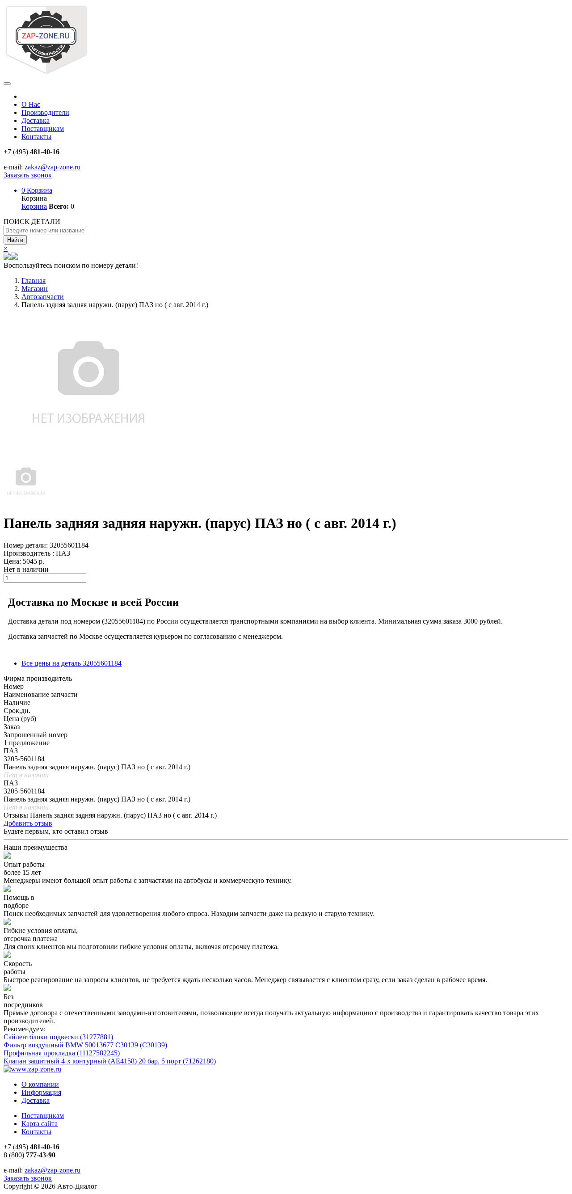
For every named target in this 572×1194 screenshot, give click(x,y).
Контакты (36, 136)
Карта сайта (39, 1123)
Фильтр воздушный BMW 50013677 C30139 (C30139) (85, 1045)
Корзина (36, 190)
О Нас (30, 104)
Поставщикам (42, 128)
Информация (41, 1092)
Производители (45, 112)
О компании (40, 1084)
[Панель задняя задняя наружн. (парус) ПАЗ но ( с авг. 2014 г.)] (26, 501)
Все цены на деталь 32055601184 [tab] (71, 663)
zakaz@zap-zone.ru (52, 167)
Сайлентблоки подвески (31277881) (58, 1037)
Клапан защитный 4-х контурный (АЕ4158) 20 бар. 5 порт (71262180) (110, 1061)
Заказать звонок (28, 175)
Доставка (35, 120)
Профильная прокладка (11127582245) (62, 1053)
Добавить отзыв (28, 823)
